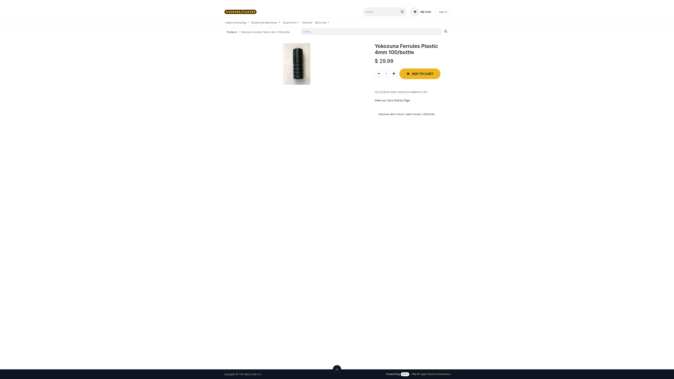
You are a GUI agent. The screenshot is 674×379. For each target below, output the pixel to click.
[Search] (402, 11)
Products (232, 32)
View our (392, 100)
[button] (420, 73)
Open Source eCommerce (435, 374)
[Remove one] (379, 73)
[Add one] (394, 73)
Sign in (443, 12)
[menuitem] (237, 22)
